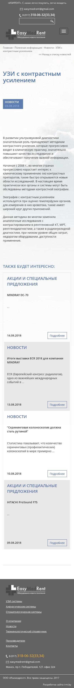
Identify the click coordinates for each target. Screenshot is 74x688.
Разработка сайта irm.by (57, 684)
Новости (12, 102)
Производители (15, 640)
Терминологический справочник (26, 631)
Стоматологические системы (24, 612)
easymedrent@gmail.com (39, 9)
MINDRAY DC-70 (17, 295)
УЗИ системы (14, 601)
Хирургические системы (21, 606)
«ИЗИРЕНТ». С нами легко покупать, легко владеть (37, 3)
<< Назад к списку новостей (55, 54)
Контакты (12, 646)
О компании (13, 621)
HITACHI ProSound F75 (22, 502)
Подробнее (57, 335)
